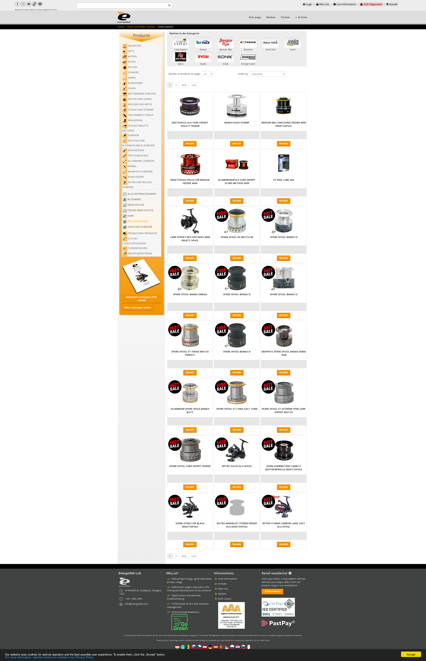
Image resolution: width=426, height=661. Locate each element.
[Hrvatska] (237, 646)
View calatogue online (137, 307)
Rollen (132, 67)
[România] (188, 646)
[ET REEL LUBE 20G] (283, 163)
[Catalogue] (141, 276)
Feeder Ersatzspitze (140, 210)
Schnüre (133, 72)
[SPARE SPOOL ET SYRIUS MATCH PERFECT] (190, 335)
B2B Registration (372, 4)
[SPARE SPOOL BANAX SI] (283, 220)
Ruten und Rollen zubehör (141, 26)
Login (308, 4)
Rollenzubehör (137, 221)
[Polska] (232, 646)
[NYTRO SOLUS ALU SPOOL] (236, 449)
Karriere (222, 593)
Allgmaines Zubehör (141, 160)
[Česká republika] (199, 646)
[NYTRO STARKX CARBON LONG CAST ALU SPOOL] (283, 507)
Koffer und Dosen (139, 99)
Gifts (131, 51)
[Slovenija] (243, 646)
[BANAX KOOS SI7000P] (236, 106)
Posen (132, 88)
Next (184, 85)
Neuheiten (134, 45)
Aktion (132, 56)
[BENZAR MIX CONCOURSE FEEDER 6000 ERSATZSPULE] (283, 106)
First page (255, 17)
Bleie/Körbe (135, 83)
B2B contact (224, 598)
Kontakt (393, 4)
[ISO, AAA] (278, 605)
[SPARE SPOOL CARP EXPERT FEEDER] (190, 449)
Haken (132, 77)
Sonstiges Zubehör (139, 226)
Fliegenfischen (137, 248)
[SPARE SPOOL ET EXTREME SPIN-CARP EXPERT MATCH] (283, 392)
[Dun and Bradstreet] (229, 615)
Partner (285, 17)
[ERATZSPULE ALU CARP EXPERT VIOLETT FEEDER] (190, 106)
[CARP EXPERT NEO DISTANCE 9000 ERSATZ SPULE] (190, 220)
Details (190, 143)
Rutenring (134, 199)
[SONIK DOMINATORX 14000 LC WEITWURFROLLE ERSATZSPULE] (283, 449)
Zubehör (133, 135)
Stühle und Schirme (140, 109)
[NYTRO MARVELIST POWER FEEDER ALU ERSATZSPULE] (236, 507)
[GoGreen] (177, 621)
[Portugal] (221, 646)
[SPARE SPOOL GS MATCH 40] (236, 220)
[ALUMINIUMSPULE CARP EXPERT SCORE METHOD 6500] (236, 163)
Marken (271, 17)
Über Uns (324, 4)
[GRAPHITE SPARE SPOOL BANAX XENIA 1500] (283, 335)
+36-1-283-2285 (133, 598)
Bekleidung (135, 120)
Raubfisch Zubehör (140, 171)
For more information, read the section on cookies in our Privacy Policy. (49, 657)
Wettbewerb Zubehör (142, 93)
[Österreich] (204, 646)
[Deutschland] (210, 646)
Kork (130, 215)
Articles (302, 17)
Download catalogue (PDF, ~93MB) (141, 298)
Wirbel (132, 166)
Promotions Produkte (142, 233)
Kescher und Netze (140, 104)
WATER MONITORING (140, 253)
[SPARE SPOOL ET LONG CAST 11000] (236, 392)
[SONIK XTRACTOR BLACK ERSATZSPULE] (190, 507)
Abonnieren (274, 591)
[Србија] (226, 646)
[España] (215, 646)
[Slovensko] (193, 646)
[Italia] (248, 646)
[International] (182, 646)
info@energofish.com (136, 603)
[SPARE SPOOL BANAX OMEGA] (190, 278)
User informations (346, 4)
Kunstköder (136, 176)
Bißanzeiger (136, 150)
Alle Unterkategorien (141, 193)
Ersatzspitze (135, 204)
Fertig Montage (138, 155)
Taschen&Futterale (140, 114)
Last (194, 85)
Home (121, 26)
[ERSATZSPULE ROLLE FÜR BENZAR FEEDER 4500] (190, 163)
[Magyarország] (177, 646)
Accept (411, 654)
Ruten (132, 61)
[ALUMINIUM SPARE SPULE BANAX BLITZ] (190, 392)
